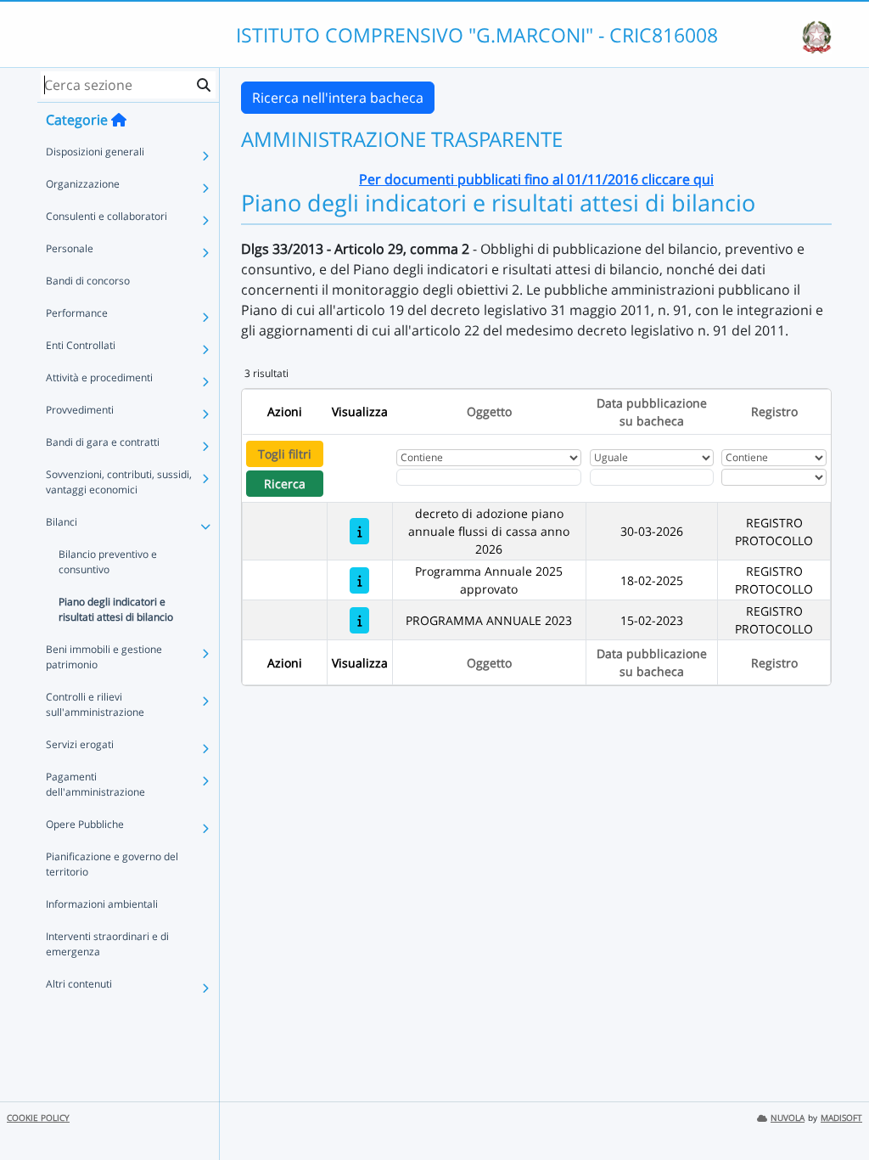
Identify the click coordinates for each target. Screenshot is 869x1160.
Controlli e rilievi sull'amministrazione (95, 704)
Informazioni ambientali (102, 904)
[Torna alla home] (118, 119)
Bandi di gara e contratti (103, 442)
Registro (774, 411)
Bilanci (61, 522)
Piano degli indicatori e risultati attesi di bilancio (116, 609)
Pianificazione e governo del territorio (112, 864)
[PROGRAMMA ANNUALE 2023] (359, 620)
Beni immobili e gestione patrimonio (104, 657)
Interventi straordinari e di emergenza (107, 944)
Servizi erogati (80, 744)
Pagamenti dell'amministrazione (95, 784)
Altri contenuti (79, 984)
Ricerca (285, 484)
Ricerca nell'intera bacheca (337, 97)
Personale (69, 248)
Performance (77, 313)
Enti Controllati (80, 345)
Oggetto (489, 411)
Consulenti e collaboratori (106, 216)
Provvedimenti (80, 410)
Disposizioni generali (95, 151)
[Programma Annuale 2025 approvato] (359, 580)
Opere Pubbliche (85, 824)
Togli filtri (284, 454)
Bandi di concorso (88, 280)
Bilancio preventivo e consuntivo (108, 562)
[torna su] (834, 1108)
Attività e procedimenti (99, 377)
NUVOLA (788, 1117)
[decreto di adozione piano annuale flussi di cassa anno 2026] (359, 531)
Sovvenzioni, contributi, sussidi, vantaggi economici (119, 482)
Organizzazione (83, 184)
